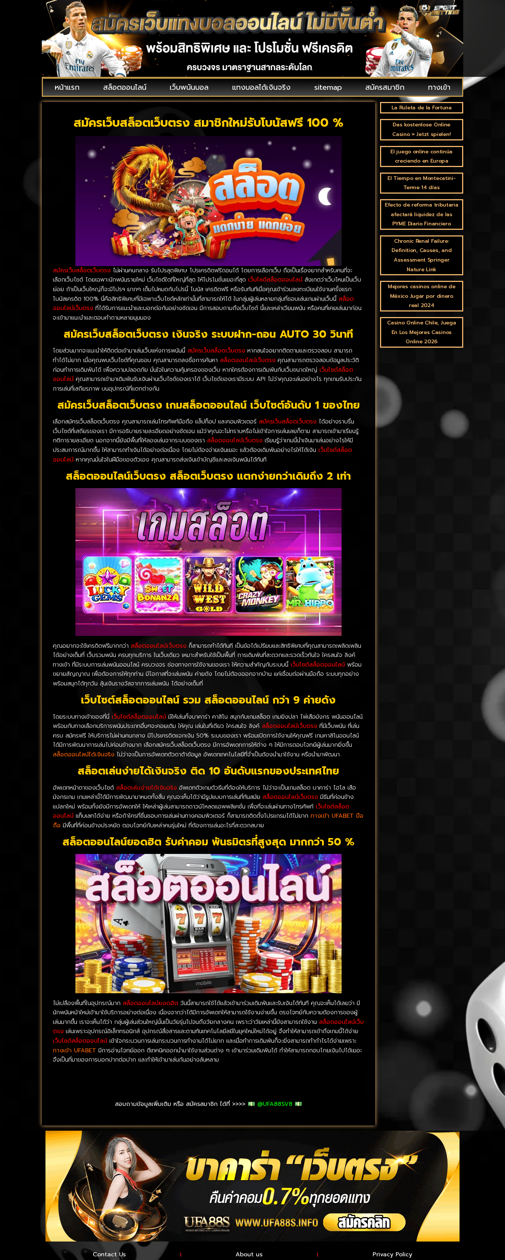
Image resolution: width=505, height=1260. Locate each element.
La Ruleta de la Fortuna (422, 108)
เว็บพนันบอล (189, 87)
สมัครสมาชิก (384, 87)
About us (248, 1254)
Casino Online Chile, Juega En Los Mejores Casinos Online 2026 (421, 332)
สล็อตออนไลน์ (124, 87)
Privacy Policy (392, 1254)
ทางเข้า (439, 87)
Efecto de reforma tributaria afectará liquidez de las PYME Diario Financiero (421, 214)
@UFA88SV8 (274, 1104)
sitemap (328, 87)
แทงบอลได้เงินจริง (261, 87)
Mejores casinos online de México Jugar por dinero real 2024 (421, 296)
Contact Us (109, 1254)
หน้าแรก (67, 87)
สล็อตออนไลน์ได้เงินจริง (83, 754)
